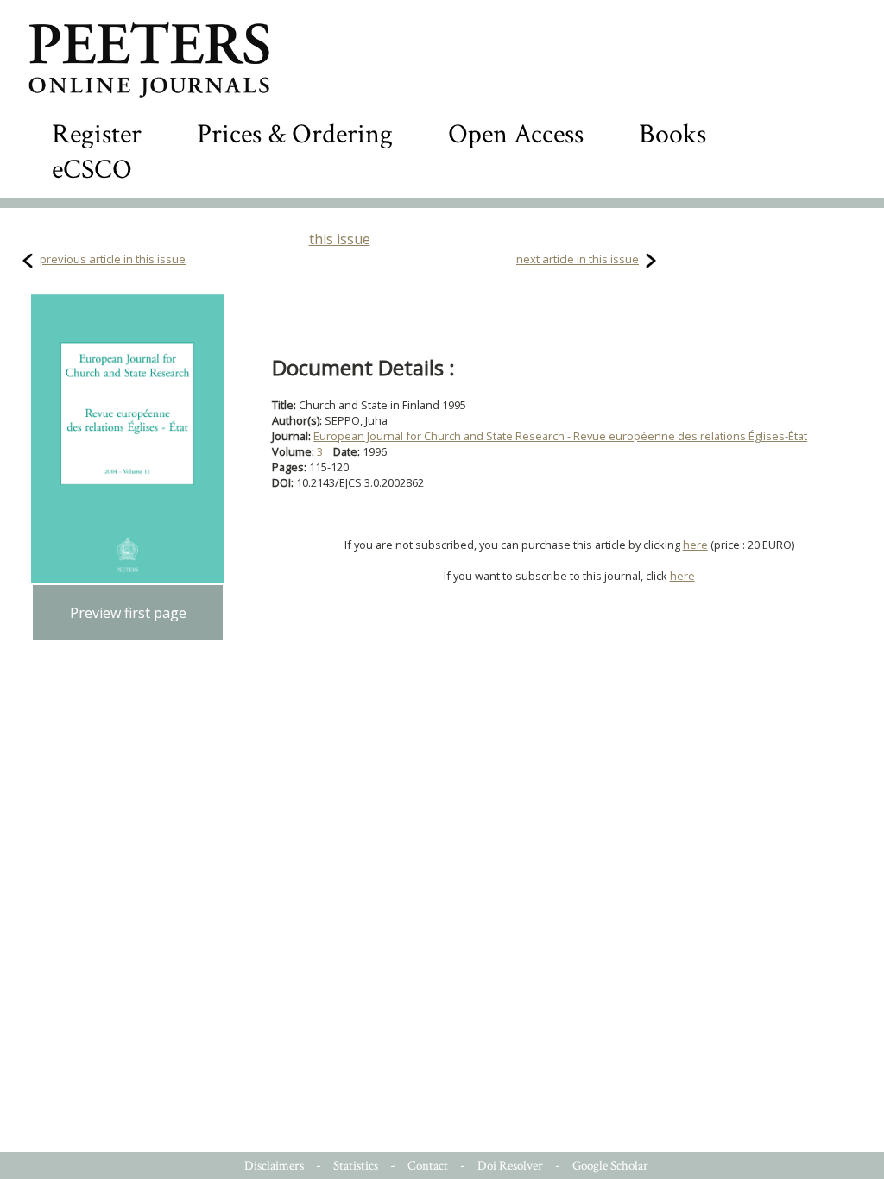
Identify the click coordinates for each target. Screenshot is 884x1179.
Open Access (516, 134)
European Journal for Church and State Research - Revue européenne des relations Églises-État (560, 436)
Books (672, 134)
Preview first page (128, 612)
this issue (339, 239)
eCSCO (92, 169)
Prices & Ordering (295, 134)
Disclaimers (274, 1165)
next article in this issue (577, 259)
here (695, 544)
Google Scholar (610, 1165)
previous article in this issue (113, 259)
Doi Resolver (510, 1165)
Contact (427, 1165)
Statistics (355, 1165)
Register (97, 134)
